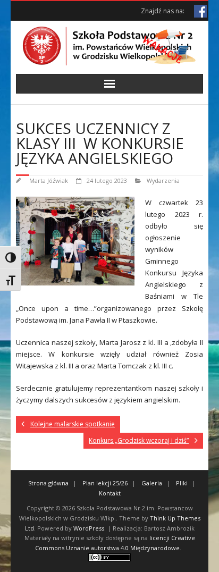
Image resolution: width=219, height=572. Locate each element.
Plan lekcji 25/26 (105, 483)
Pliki (182, 483)
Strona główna (48, 483)
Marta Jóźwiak (48, 180)
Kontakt (110, 493)
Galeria (151, 483)
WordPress (88, 528)
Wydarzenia (163, 180)
